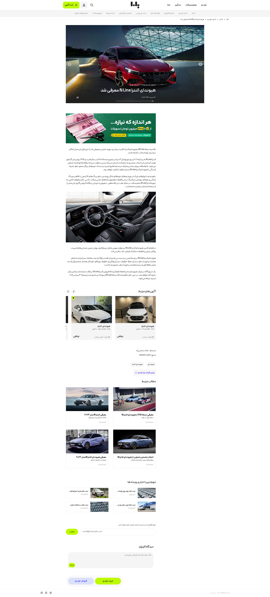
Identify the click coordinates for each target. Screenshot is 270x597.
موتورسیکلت (97, 13)
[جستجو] (91, 5)
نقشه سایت (213, 593)
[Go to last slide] (200, 64)
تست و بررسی (141, 13)
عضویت (72, 531)
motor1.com (144, 355)
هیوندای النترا (137, 364)
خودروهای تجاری (81, 13)
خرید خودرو (108, 581)
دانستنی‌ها (110, 13)
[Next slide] (69, 64)
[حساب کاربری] (84, 5)
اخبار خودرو (183, 13)
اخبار (193, 13)
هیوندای (151, 364)
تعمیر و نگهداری (125, 13)
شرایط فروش (169, 13)
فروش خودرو (81, 581)
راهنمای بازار (155, 13)
